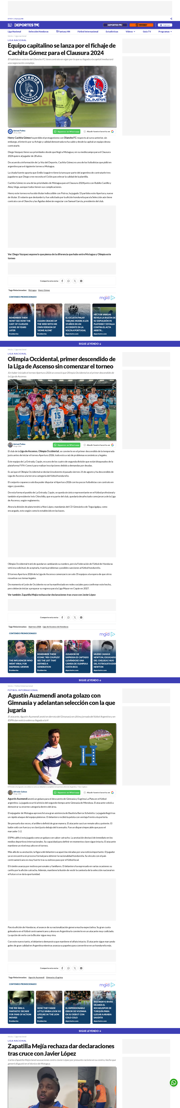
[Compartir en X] (74, 281)
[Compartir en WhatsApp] (68, 281)
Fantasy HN (19, 19)
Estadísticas (112, 31)
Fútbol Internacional (88, 31)
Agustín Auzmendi (36, 977)
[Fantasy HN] (141, 25)
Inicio (10, 36)
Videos (129, 31)
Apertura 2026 (34, 626)
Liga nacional (20, 36)
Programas (164, 31)
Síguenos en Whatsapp (68, 131)
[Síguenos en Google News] (81, 281)
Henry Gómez (44, 290)
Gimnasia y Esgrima (54, 977)
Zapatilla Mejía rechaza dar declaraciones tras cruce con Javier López (59, 594)
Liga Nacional (14, 31)
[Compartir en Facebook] (62, 281)
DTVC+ (10, 19)
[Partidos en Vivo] (115, 25)
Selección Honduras (38, 31)
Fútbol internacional (24, 686)
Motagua (32, 290)
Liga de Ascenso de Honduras (55, 626)
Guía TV (147, 31)
